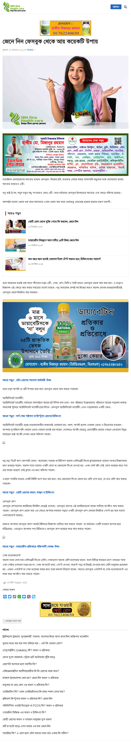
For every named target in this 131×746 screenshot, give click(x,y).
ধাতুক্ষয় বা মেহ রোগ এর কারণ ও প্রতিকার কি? (26, 685)
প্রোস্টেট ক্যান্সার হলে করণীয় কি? (20, 664)
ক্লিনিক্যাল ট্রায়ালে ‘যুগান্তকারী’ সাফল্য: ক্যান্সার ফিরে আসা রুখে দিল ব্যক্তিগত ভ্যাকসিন (46, 636)
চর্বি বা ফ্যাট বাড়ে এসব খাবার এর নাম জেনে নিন (26, 726)
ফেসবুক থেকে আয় (13, 621)
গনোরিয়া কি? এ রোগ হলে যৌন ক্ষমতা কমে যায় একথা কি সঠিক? (35, 733)
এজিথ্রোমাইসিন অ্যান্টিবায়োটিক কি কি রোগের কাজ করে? (31, 671)
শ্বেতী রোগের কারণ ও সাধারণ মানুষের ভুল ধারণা (27, 719)
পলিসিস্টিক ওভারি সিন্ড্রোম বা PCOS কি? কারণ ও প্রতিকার (33, 705)
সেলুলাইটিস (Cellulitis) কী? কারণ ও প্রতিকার (26, 650)
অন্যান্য (30, 49)
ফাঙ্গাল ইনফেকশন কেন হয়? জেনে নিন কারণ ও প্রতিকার (31, 678)
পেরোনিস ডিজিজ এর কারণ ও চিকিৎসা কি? (24, 712)
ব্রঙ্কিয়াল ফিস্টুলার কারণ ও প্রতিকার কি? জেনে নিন (27, 698)
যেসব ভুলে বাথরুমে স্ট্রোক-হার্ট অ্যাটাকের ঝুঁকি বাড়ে (29, 657)
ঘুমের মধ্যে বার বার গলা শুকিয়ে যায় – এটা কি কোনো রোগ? (33, 643)
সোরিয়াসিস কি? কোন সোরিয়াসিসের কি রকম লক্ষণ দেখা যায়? (34, 691)
